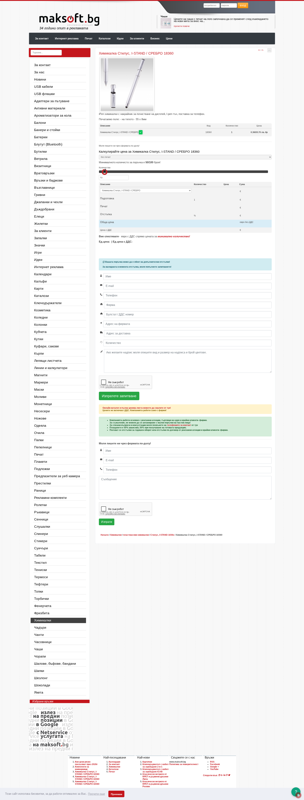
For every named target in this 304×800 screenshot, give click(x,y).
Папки (39, 440)
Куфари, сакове (46, 346)
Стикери (40, 541)
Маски (39, 389)
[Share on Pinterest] (227, 775)
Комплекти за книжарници (82, 768)
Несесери (42, 411)
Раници (40, 490)
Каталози (104, 38)
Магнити (41, 375)
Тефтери (41, 584)
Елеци (39, 216)
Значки (39, 245)
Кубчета (40, 332)
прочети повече (182, 26)
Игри (38, 252)
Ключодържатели (48, 303)
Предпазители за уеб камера (57, 476)
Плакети (40, 462)
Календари (43, 274)
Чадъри (40, 627)
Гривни (39, 195)
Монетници (43, 404)
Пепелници (43, 447)
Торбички (41, 599)
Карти (38, 288)
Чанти (39, 635)
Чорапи (40, 656)
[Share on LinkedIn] (225, 775)
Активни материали (49, 108)
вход (243, 5)
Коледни (41, 317)
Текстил (40, 562)
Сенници (41, 519)
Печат (88, 38)
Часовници (43, 642)
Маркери (41, 382)
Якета (38, 692)
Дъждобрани (44, 209)
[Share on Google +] (221, 775)
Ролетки (40, 505)
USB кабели (43, 86)
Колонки (40, 324)
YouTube (214, 769)
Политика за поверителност (183, 764)
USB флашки (44, 94)
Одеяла (40, 425)
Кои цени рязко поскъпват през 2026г (86, 763)
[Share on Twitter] (229, 775)
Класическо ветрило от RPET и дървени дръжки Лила (155, 776)
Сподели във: (210, 775)
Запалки (40, 238)
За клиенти (137, 38)
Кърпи (39, 353)
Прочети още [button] (96, 793)
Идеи (120, 38)
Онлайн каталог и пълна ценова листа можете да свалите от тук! (137, 408)
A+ (259, 50)
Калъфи (40, 281)
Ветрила (41, 159)
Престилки (42, 483)
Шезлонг (41, 678)
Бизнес (155, 38)
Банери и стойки (47, 130)
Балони (40, 123)
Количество (104, 167)
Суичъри (41, 548)
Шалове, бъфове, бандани (55, 663)
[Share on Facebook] (219, 775)
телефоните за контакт (179, 425)
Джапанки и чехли (48, 202)
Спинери (41, 534)
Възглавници (44, 187)
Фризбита (41, 613)
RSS (212, 762)
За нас (39, 72)
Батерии (41, 137)
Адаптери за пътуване (51, 101)
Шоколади (42, 685)
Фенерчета (42, 606)
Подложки (42, 469)
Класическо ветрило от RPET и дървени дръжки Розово (155, 784)
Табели (40, 555)
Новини (40, 79)
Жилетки (41, 224)
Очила (39, 433)
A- (263, 50)
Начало (105, 535)
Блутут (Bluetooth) (48, 144)
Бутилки (40, 151)
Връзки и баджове (48, 180)
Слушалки (42, 526)
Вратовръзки (44, 173)
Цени (169, 38)
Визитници (42, 166)
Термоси (41, 577)
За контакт (42, 38)
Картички (147, 762)
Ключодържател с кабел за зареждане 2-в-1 (155, 765)
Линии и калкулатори (50, 368)
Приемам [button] (116, 794)
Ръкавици (41, 512)
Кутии (38, 339)
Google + (214, 767)
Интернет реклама (66, 38)
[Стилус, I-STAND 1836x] (269, 50)
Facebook (215, 764)
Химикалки (42, 620)
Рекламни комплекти (50, 498)
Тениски (40, 570)
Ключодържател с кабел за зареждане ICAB (155, 770)
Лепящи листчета (48, 361)
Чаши (164, 16)
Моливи (40, 397)
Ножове (40, 418)
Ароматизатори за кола (52, 115)
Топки (38, 591)
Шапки (39, 671)
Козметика (42, 310)
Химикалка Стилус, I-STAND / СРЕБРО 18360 (87, 772)
